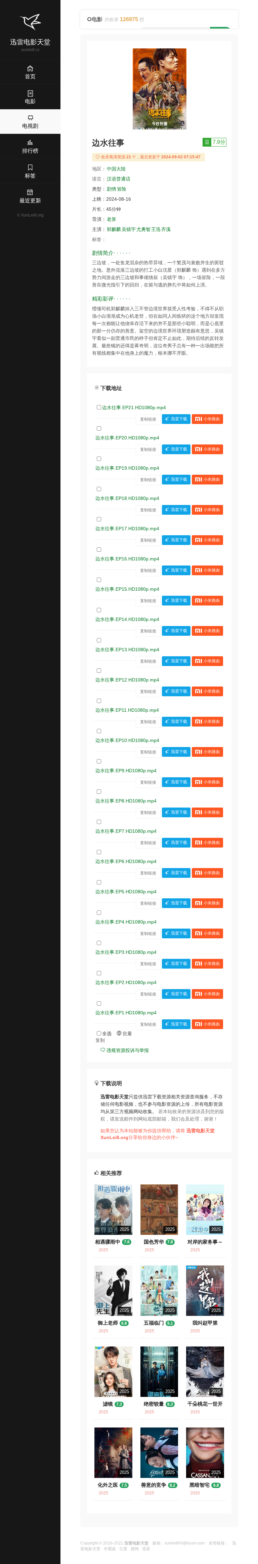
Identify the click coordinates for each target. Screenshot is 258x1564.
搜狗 (135, 1549)
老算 (111, 219)
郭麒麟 (114, 229)
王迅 (156, 229)
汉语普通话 (118, 179)
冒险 (121, 189)
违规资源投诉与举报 (127, 1050)
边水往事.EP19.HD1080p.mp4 (127, 468)
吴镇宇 (129, 229)
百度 (123, 1549)
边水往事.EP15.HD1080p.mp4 (127, 589)
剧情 (111, 189)
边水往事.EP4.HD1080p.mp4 (126, 922)
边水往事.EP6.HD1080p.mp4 (126, 861)
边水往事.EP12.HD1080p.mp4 (127, 679)
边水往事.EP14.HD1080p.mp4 (127, 619)
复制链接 (148, 419)
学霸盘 (110, 1549)
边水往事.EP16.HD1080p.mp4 (127, 558)
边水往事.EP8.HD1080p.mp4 (126, 801)
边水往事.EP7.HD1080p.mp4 (126, 831)
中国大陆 (116, 168)
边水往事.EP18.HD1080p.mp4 (127, 498)
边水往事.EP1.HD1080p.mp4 (126, 1012)
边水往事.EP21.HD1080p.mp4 (134, 407)
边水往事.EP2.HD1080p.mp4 (126, 982)
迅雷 (146, 1549)
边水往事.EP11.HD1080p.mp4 (127, 710)
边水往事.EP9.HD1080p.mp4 (126, 770)
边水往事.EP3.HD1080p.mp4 (126, 952)
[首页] (30, 22)
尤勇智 (143, 229)
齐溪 (166, 229)
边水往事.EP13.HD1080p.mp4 (127, 649)
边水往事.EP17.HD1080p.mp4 (127, 528)
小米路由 (212, 419)
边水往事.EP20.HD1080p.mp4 (127, 437)
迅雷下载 (179, 419)
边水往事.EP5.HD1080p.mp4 (126, 891)
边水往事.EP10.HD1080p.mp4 (127, 740)
